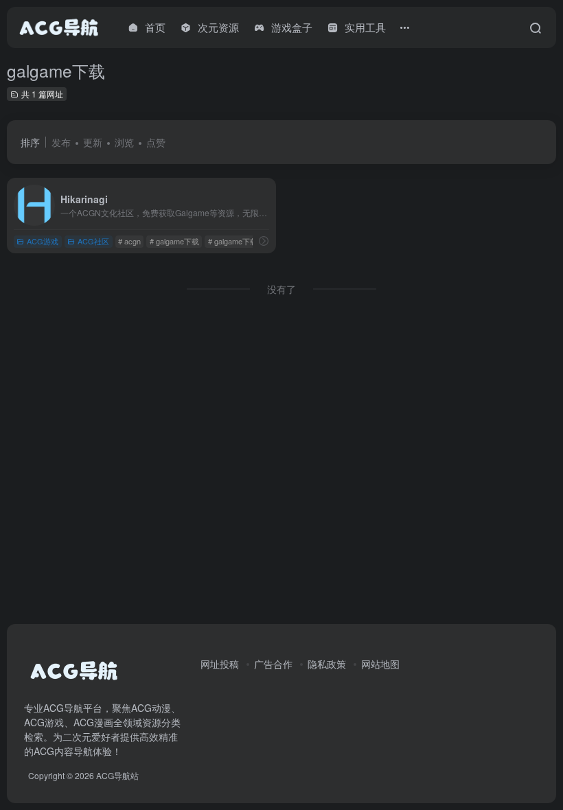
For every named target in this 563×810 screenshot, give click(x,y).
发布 (61, 142)
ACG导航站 (117, 775)
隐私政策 (327, 664)
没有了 (281, 289)
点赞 (155, 142)
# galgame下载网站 (240, 240)
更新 (92, 142)
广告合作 (273, 664)
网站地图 (380, 664)
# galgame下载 (174, 240)
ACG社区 (93, 240)
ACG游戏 (42, 240)
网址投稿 (219, 664)
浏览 (124, 142)
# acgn (129, 240)
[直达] (263, 240)
